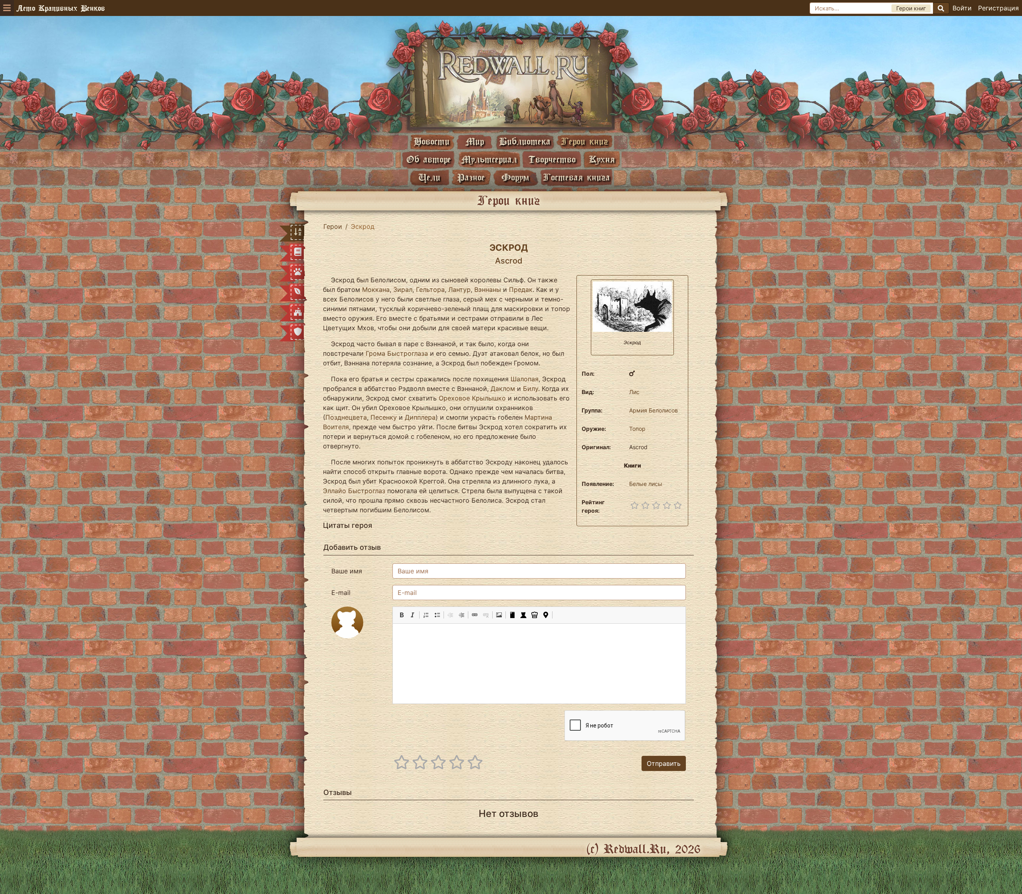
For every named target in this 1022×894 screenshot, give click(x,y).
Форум (515, 177)
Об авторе (428, 159)
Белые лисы (645, 483)
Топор (637, 428)
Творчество (552, 159)
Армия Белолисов (653, 410)
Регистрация (998, 8)
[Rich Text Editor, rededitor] (539, 664)
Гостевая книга (576, 177)
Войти (962, 8)
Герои (332, 226)
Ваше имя (346, 571)
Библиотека (525, 141)
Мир (474, 141)
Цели (429, 177)
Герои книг (584, 141)
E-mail (341, 593)
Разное (471, 177)
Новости (432, 141)
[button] (401, 615)
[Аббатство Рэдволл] (511, 83)
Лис (634, 392)
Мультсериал (489, 159)
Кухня (602, 159)
